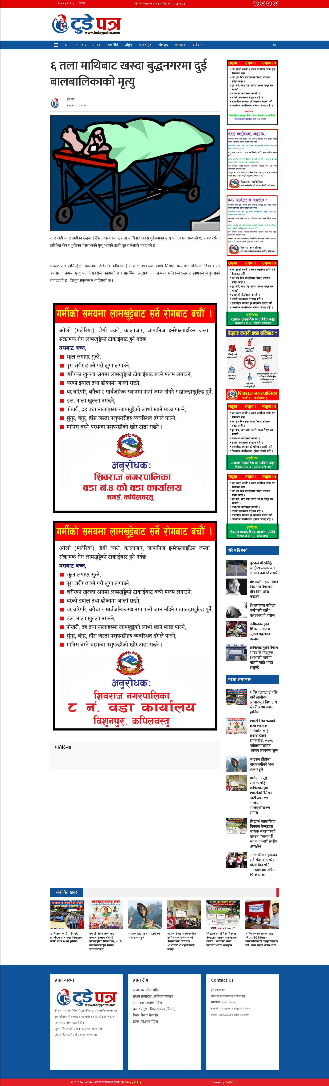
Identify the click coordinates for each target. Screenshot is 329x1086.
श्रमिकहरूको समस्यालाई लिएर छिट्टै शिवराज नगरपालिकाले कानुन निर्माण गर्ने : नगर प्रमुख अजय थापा (261, 939)
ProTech (230, 1082)
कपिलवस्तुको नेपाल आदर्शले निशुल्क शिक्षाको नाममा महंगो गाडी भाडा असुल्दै (264, 658)
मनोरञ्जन (180, 45)
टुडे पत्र (71, 99)
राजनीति (112, 45)
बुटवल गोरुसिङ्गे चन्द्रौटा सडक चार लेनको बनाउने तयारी (264, 568)
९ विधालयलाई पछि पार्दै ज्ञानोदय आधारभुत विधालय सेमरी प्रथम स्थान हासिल (264, 702)
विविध (196, 45)
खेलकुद (163, 45)
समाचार (81, 45)
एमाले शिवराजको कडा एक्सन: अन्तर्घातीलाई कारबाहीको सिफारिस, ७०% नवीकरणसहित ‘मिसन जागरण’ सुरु (264, 736)
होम (67, 45)
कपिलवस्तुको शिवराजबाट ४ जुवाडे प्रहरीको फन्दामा (260, 631)
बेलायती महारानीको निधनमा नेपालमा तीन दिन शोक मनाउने (264, 589)
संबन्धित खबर (66, 892)
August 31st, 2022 (76, 105)
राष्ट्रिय (128, 45)
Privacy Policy (66, 3)
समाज (97, 45)
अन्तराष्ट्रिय (145, 45)
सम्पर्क (82, 3)
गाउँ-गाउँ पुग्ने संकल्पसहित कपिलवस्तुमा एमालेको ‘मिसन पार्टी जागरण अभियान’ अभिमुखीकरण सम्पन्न (261, 795)
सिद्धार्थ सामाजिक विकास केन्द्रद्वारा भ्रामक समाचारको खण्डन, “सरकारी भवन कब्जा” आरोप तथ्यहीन (263, 834)
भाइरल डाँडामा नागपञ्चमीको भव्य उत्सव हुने (262, 764)
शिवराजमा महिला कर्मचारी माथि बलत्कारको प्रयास (263, 610)
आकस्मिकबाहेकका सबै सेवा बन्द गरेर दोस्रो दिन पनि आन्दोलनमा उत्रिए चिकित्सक (263, 865)
